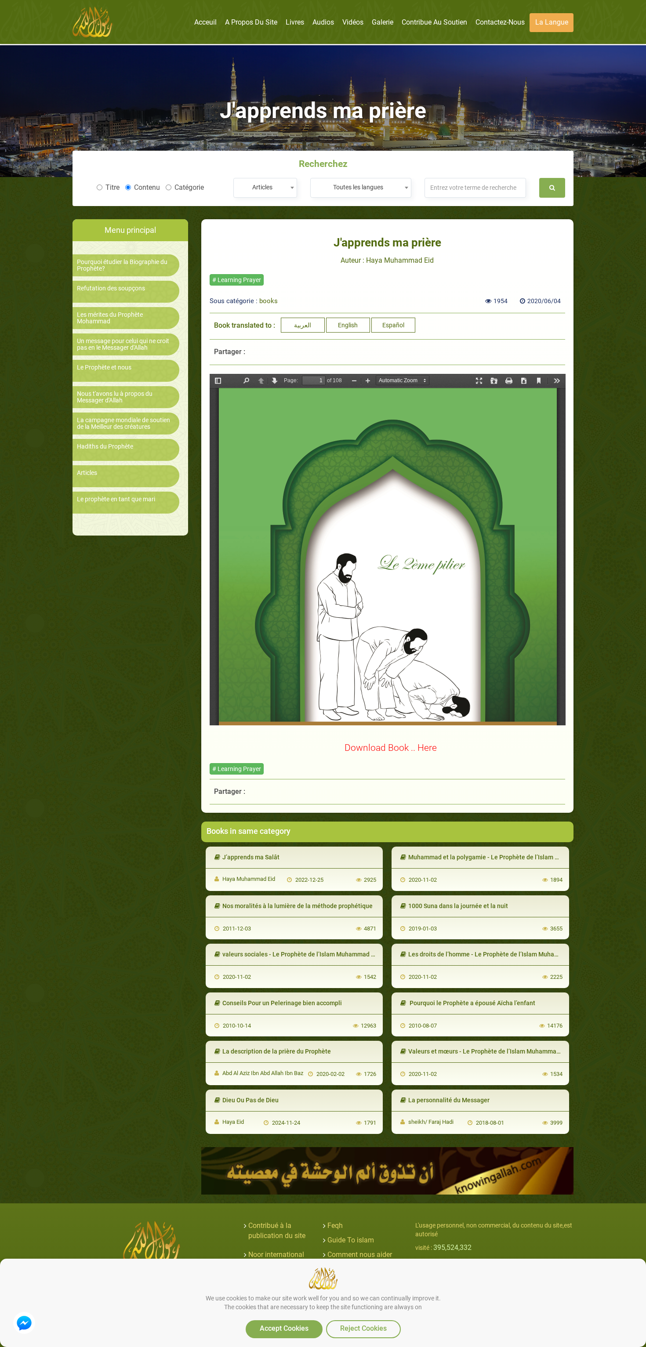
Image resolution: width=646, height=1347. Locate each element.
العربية (302, 325)
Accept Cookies (284, 1328)
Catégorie (189, 187)
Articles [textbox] (262, 187)
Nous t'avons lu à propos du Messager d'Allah (114, 397)
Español (393, 325)
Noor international (276, 1254)
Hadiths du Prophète (105, 446)
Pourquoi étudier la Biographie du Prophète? (122, 265)
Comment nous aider (359, 1254)
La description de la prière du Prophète (276, 1051)
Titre (112, 187)
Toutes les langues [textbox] (358, 187)
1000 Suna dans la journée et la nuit (458, 905)
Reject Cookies (363, 1328)
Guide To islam (350, 1240)
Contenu (147, 187)
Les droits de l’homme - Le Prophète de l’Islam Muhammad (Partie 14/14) (510, 954)
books (268, 301)
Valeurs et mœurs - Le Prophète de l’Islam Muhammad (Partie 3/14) (502, 1051)
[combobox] (265, 188)
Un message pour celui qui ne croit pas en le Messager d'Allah (123, 344)
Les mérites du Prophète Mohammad (110, 318)
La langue (551, 22)
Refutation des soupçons (111, 288)
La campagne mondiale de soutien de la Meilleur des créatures (123, 423)
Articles (87, 473)
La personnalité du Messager (449, 1100)
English (348, 325)
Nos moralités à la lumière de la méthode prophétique (297, 905)
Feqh (335, 1225)
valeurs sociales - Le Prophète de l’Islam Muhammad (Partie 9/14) (314, 954)
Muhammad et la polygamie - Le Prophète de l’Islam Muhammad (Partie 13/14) (518, 857)
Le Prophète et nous (104, 367)
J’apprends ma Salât (250, 857)
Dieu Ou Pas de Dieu (250, 1100)
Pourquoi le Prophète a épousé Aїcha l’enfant (471, 1003)
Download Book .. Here (391, 747)
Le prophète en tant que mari (116, 499)
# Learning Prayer (236, 279)
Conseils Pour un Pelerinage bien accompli (282, 1003)
